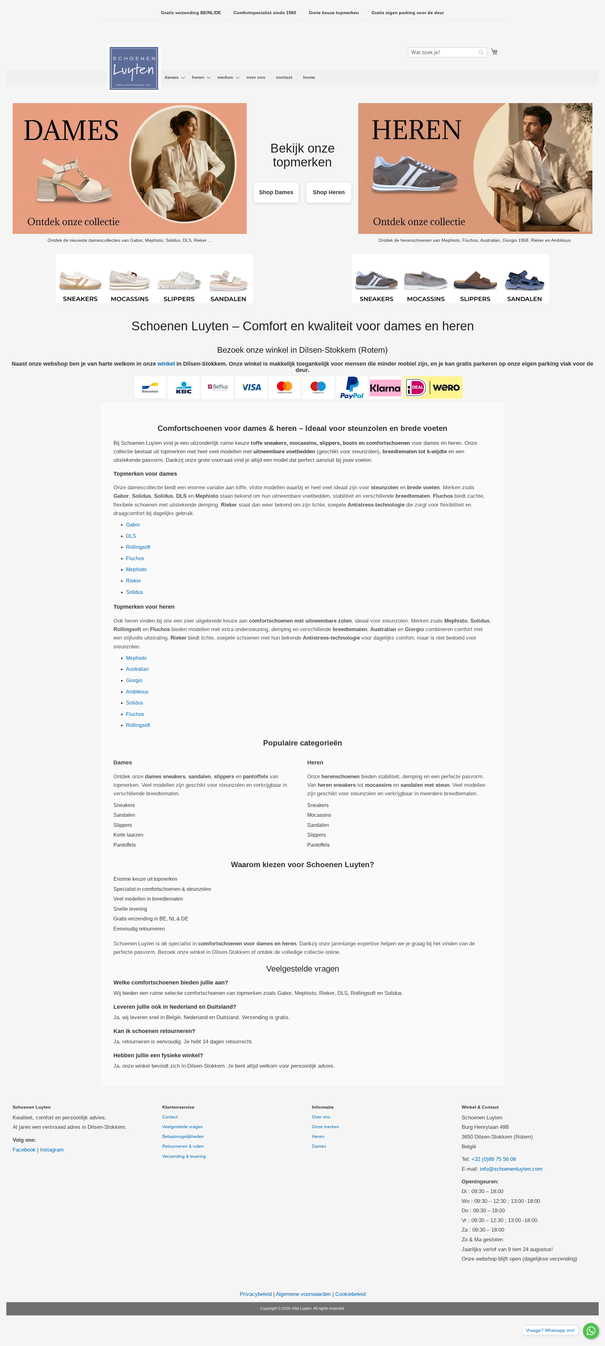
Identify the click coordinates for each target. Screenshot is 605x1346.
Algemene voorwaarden (303, 1294)
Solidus (134, 592)
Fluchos (135, 558)
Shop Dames (276, 192)
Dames (319, 1146)
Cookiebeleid (350, 1294)
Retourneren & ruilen (183, 1146)
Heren (318, 1136)
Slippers (122, 825)
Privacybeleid (256, 1294)
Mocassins (319, 815)
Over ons (321, 1116)
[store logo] (134, 68)
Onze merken (325, 1126)
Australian (137, 669)
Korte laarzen (128, 835)
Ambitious (137, 691)
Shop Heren (329, 192)
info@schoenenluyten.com (511, 1169)
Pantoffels (124, 845)
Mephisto (136, 569)
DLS (131, 536)
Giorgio (134, 680)
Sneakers (124, 805)
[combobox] (447, 52)
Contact (170, 1116)
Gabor (133, 524)
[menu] (302, 77)
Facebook (24, 1150)
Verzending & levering (184, 1156)
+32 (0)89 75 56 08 (493, 1159)
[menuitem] (173, 77)
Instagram (52, 1150)
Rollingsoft (138, 547)
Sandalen (124, 815)
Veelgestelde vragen (182, 1126)
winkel (166, 364)
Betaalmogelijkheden (183, 1136)
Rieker (133, 580)
